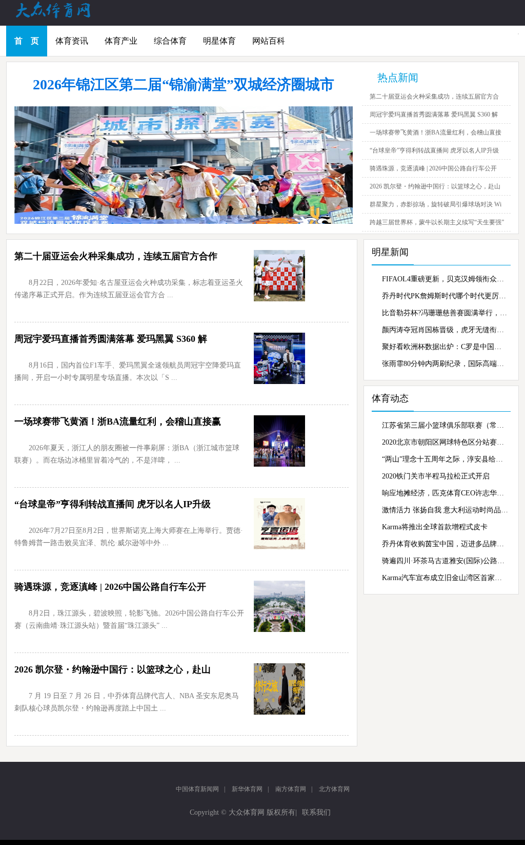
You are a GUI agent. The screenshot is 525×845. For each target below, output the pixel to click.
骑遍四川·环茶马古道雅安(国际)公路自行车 (445, 561)
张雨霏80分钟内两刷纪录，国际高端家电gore (445, 364)
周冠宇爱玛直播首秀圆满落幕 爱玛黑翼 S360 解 (434, 114)
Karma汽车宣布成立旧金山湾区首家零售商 (445, 578)
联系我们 (316, 812)
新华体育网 (247, 789)
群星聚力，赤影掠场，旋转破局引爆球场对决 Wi (435, 204)
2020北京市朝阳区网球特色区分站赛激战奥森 (445, 442)
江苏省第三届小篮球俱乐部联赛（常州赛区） (445, 425)
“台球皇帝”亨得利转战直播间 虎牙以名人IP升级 (434, 150)
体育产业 (121, 40)
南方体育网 (290, 789)
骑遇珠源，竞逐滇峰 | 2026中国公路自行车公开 (433, 168)
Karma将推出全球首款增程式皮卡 (435, 527)
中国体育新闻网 (197, 789)
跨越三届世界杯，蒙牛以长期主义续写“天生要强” (437, 222)
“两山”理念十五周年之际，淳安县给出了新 (445, 459)
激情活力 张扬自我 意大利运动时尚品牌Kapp (445, 510)
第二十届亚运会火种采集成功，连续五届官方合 (434, 96)
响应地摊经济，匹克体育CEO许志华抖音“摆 (445, 493)
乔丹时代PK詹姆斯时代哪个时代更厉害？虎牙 (445, 296)
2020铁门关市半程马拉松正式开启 (436, 476)
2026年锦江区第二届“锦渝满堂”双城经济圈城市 (183, 84)
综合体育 (170, 40)
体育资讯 (71, 40)
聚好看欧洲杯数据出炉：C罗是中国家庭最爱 (445, 347)
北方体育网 (334, 789)
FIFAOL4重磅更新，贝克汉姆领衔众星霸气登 (445, 279)
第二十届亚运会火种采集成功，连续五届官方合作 (115, 256)
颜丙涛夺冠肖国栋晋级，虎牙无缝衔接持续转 (445, 330)
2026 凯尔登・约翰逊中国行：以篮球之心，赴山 (435, 186)
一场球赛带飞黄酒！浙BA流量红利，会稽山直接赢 (117, 421)
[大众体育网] (62, 17)
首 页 (26, 40)
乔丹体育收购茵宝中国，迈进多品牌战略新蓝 (445, 544)
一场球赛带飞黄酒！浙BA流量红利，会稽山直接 (435, 132)
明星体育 (219, 40)
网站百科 (268, 40)
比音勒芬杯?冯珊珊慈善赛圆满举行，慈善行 (445, 313)
